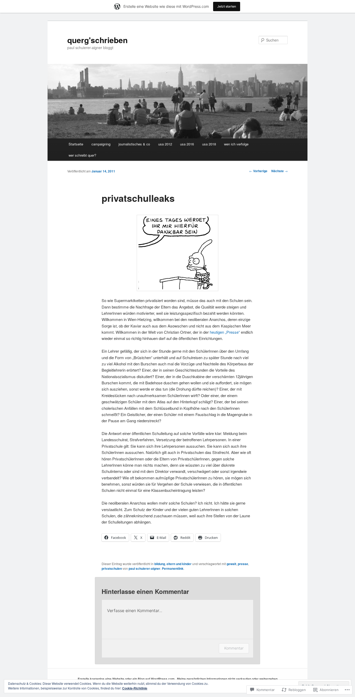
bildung (159, 563)
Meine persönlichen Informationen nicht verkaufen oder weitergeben (227, 678)
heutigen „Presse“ (225, 332)
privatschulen (112, 568)
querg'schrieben (97, 39)
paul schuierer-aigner (144, 568)
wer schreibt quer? (82, 155)
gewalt (231, 563)
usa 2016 (187, 144)
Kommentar (234, 648)
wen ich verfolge (236, 144)
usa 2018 (209, 144)
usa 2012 (165, 144)
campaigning (100, 144)
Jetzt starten (226, 6)
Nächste (279, 171)
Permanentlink (172, 568)
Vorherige (258, 171)
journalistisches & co (134, 144)
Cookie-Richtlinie (134, 688)
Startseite (76, 144)
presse (243, 563)
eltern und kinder (179, 563)
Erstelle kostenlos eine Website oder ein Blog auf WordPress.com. (126, 678)
